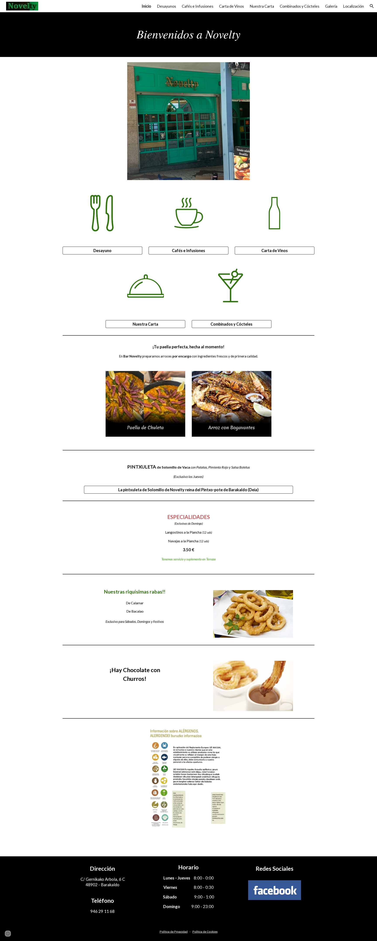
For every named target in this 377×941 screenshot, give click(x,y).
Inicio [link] (146, 6)
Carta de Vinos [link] (231, 6)
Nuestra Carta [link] (262, 6)
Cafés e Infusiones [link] (197, 6)
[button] (372, 6)
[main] (188, 34)
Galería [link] (331, 6)
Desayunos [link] (166, 6)
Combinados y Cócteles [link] (299, 6)
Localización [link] (353, 6)
